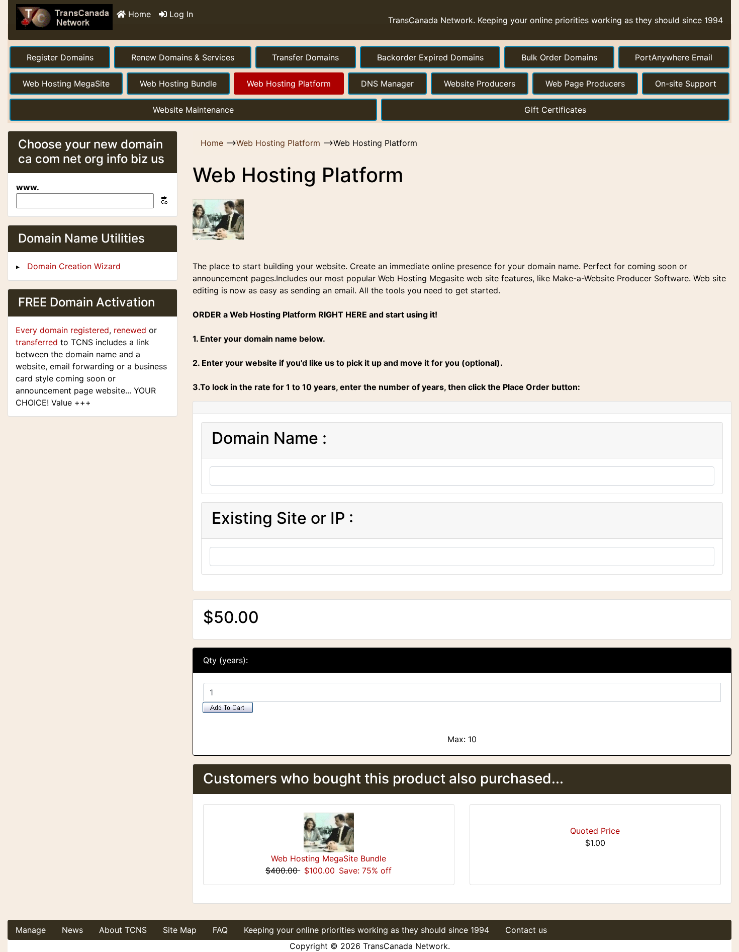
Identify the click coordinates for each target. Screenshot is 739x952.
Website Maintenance (193, 110)
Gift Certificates (555, 110)
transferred (37, 342)
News (72, 930)
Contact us (526, 930)
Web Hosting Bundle (178, 83)
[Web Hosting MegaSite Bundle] (329, 832)
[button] (720, 902)
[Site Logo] (64, 20)
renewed (130, 330)
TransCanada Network (405, 946)
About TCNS (123, 930)
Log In (180, 14)
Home (138, 14)
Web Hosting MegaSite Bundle (328, 858)
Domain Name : (269, 438)
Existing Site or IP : (282, 518)
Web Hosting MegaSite (66, 83)
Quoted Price (595, 831)
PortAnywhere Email (673, 57)
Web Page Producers (585, 83)
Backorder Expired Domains (430, 57)
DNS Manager (387, 83)
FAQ (220, 930)
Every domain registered (62, 330)
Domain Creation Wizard (74, 266)
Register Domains (60, 57)
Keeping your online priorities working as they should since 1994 (366, 930)
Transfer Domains (305, 57)
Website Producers (479, 83)
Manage (31, 930)
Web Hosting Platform (289, 83)
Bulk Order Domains (559, 57)
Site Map (180, 930)
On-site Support (685, 83)
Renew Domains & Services (182, 57)
